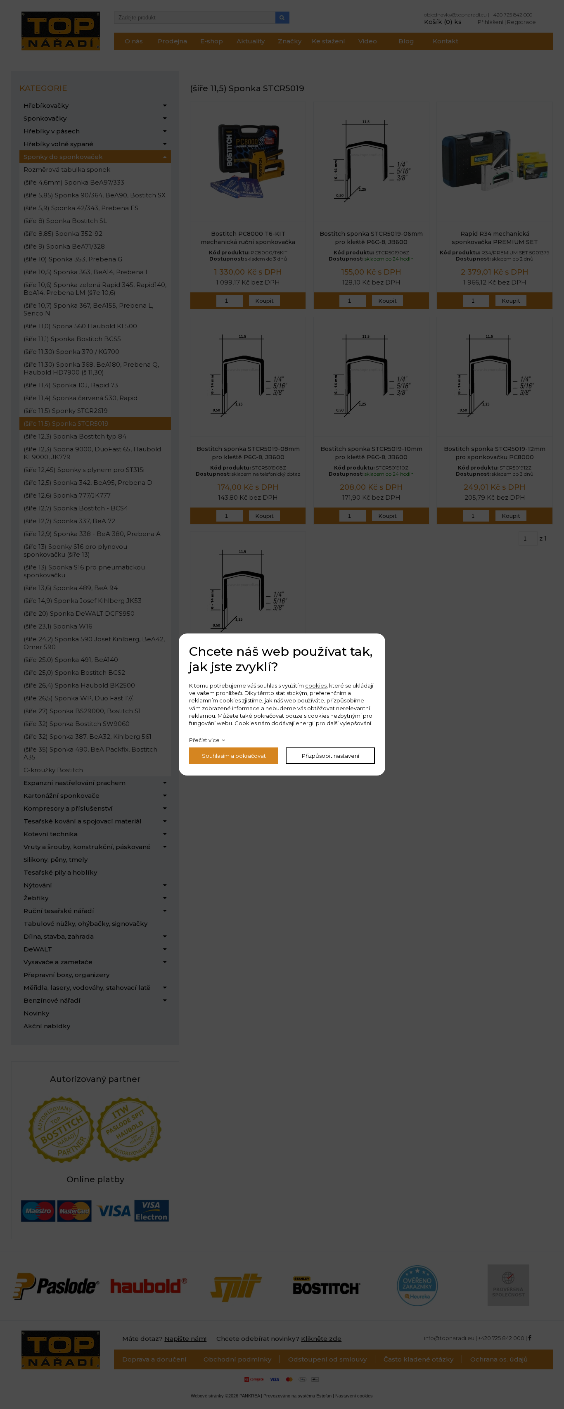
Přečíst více (204, 740)
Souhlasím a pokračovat (234, 755)
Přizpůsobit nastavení (330, 755)
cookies (316, 685)
